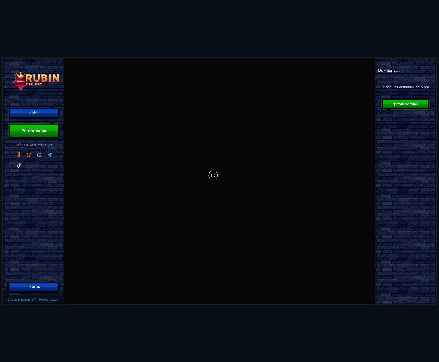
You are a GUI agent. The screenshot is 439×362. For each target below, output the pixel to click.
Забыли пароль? (21, 299)
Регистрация (49, 299)
